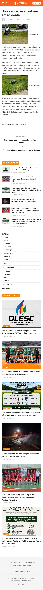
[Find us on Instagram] (20, 584)
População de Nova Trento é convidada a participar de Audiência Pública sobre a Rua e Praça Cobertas (26, 221)
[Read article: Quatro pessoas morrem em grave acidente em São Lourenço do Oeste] (6, 201)
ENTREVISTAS (7, 284)
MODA (6, 277)
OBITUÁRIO (6, 288)
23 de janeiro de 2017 (23, 20)
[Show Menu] (3, 3)
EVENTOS (7, 274)
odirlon (11, 20)
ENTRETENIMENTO (8, 267)
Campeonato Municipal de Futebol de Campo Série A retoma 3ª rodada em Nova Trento (26, 190)
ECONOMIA (7, 244)
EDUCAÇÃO (7, 247)
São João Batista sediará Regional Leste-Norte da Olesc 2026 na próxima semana (26, 169)
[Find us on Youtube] (23, 584)
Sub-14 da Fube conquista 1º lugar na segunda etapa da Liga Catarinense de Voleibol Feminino (25, 210)
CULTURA (7, 271)
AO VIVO (37, 3)
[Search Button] (7, 3)
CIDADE (6, 237)
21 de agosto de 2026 (18, 172)
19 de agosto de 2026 (18, 215)
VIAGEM (6, 280)
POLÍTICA (6, 241)
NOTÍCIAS (5, 234)
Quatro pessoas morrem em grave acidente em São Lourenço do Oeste (24, 200)
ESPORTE (5, 263)
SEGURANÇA (8, 250)
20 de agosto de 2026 (18, 183)
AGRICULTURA (8, 253)
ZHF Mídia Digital (26, 580)
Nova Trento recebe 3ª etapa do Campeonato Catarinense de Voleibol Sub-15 (24, 179)
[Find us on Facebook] (18, 584)
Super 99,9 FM (16, 578)
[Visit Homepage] (20, 3)
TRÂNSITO (7, 256)
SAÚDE (6, 259)
